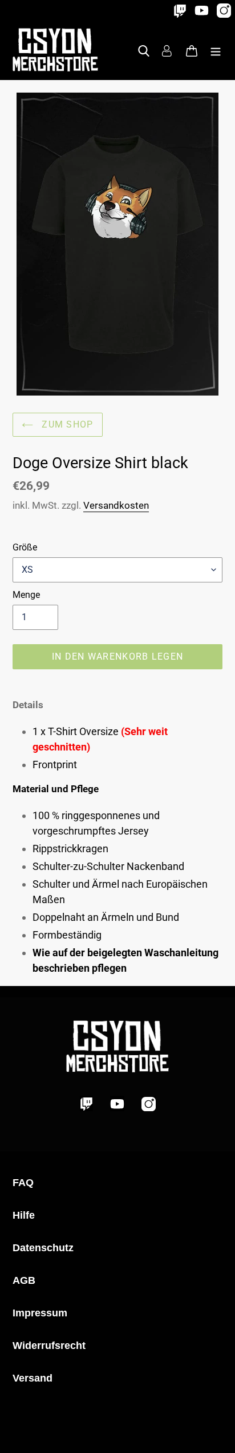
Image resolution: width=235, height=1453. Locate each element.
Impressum (40, 1313)
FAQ (23, 1182)
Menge (26, 594)
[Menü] (216, 49)
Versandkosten (116, 505)
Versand (32, 1378)
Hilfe (24, 1215)
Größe (25, 547)
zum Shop (66, 424)
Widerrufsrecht (49, 1345)
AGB (24, 1280)
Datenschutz (43, 1248)
